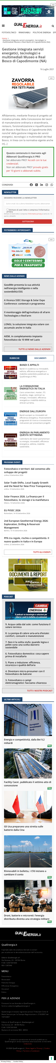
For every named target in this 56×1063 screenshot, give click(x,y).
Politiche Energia (42, 32)
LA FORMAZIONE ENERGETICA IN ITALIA (32, 387)
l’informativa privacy (35, 214)
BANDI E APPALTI (29, 365)
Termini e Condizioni (31, 1051)
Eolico (4, 992)
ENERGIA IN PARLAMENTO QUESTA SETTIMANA (34, 433)
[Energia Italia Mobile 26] (28, 254)
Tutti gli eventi (42, 552)
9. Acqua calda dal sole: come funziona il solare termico (27, 626)
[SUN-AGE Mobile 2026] (28, 93)
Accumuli (5, 989)
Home (4, 38)
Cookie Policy (18, 1061)
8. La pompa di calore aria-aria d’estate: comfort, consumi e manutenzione (27, 634)
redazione (28, 1044)
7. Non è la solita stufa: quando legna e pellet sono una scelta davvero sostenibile (27, 644)
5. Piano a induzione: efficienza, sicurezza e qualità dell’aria (22, 664)
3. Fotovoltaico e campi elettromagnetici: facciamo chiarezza (25, 681)
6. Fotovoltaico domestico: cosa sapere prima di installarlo (27, 655)
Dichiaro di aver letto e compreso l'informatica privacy (28, 211)
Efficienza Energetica (10, 986)
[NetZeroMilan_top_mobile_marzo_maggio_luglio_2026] (28, 11)
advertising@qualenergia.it (19, 1006)
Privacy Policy (6, 1061)
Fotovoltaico (9, 32)
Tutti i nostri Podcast (39, 690)
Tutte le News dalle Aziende (34, 349)
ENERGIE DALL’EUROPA (33, 411)
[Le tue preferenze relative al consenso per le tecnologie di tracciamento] (51, 1058)
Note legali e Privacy (34, 1048)
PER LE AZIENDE (11, 998)
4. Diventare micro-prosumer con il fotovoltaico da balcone (25, 673)
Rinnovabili (24, 32)
